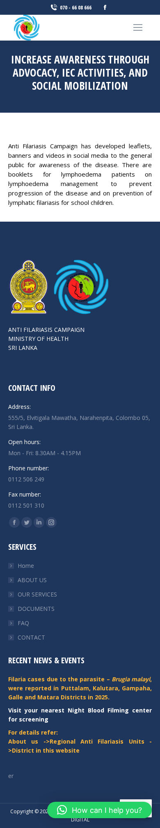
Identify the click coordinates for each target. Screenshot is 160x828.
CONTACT (31, 637)
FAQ (23, 623)
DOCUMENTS (36, 608)
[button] (99, 810)
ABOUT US (32, 580)
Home (26, 565)
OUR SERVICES (37, 594)
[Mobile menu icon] (138, 27)
